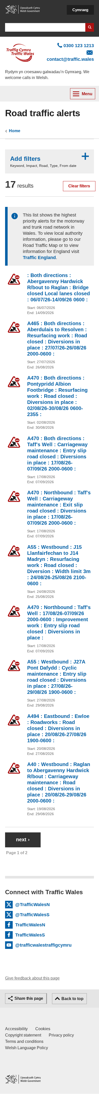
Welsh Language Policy (26, 1048)
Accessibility (16, 1029)
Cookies (42, 1029)
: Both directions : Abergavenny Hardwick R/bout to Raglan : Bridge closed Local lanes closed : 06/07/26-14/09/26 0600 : (58, 287)
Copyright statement (23, 1035)
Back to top (72, 999)
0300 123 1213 (78, 45)
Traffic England (39, 257)
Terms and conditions (24, 1041)
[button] (49, 161)
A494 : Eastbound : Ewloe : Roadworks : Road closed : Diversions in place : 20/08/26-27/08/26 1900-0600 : (58, 728)
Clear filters (79, 186)
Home (14, 131)
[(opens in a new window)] (23, 9)
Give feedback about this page (32, 978)
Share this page (28, 998)
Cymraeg (80, 10)
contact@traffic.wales (70, 59)
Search (89, 27)
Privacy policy (61, 1035)
